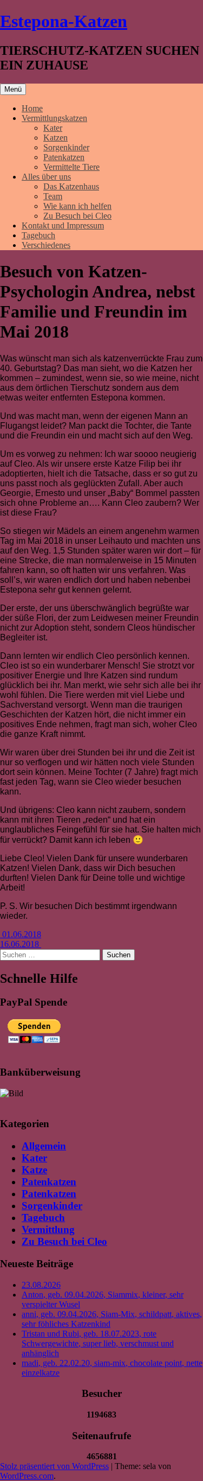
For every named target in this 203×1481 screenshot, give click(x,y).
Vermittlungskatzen (54, 118)
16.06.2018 (20, 944)
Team (52, 196)
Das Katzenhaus (71, 186)
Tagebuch (38, 235)
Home (32, 108)
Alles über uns (46, 176)
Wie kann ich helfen (77, 206)
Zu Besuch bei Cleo (77, 215)
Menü (13, 89)
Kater (52, 127)
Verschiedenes (46, 245)
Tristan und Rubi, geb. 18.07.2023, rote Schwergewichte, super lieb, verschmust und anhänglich (98, 1343)
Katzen (55, 137)
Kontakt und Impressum (63, 225)
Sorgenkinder (66, 147)
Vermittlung (48, 1229)
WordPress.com (27, 1475)
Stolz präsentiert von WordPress (54, 1466)
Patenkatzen (63, 157)
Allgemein (44, 1146)
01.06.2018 (20, 934)
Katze (34, 1169)
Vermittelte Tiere (71, 166)
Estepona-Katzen (63, 21)
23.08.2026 (41, 1284)
